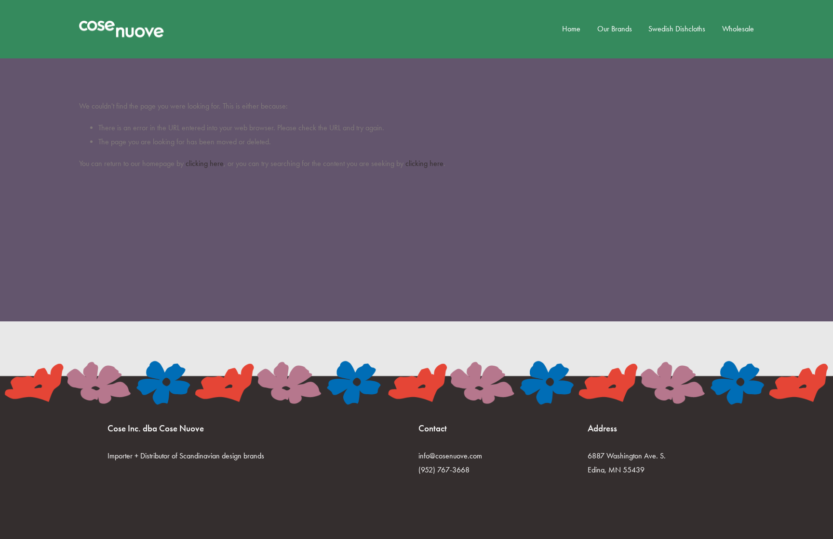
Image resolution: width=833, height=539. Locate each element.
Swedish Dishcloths (676, 28)
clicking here (205, 163)
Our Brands (614, 28)
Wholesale (738, 28)
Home (571, 28)
